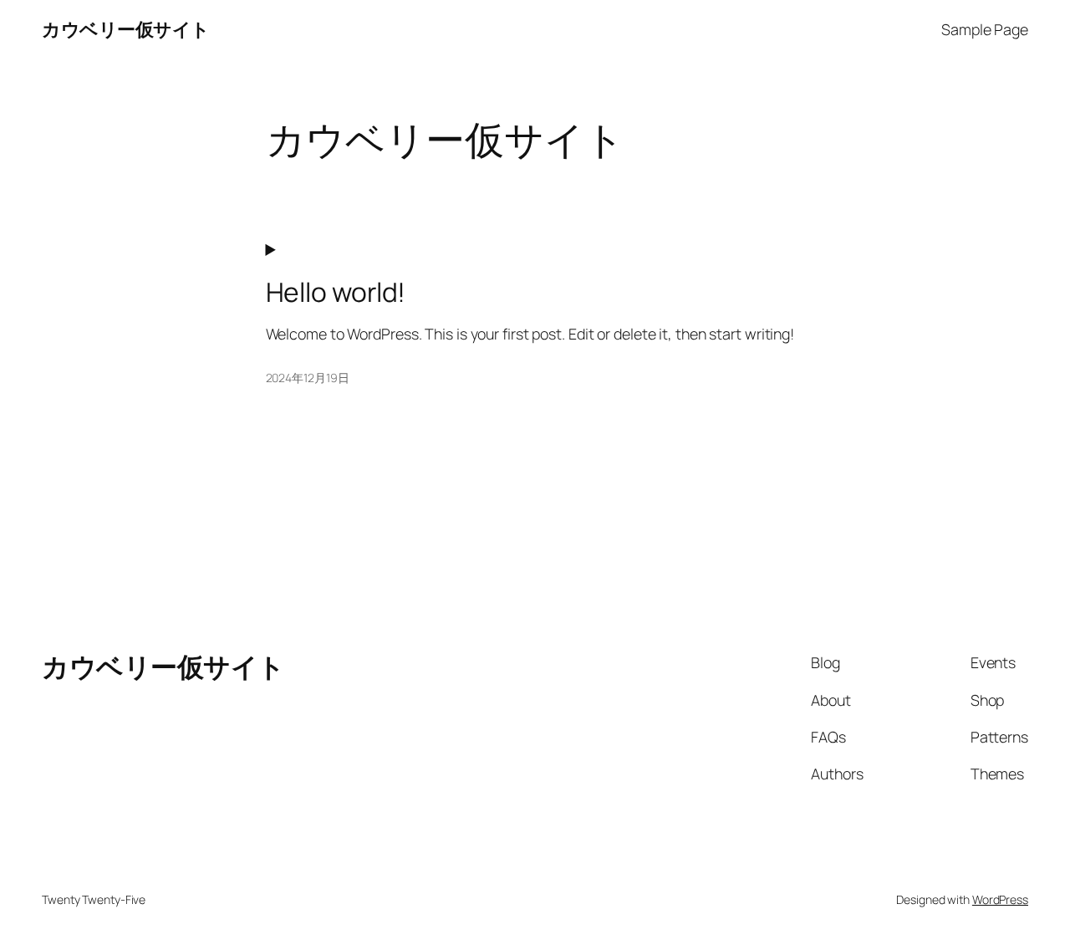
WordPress (1000, 899)
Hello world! (336, 293)
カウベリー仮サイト (126, 29)
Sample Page (984, 29)
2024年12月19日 (307, 378)
